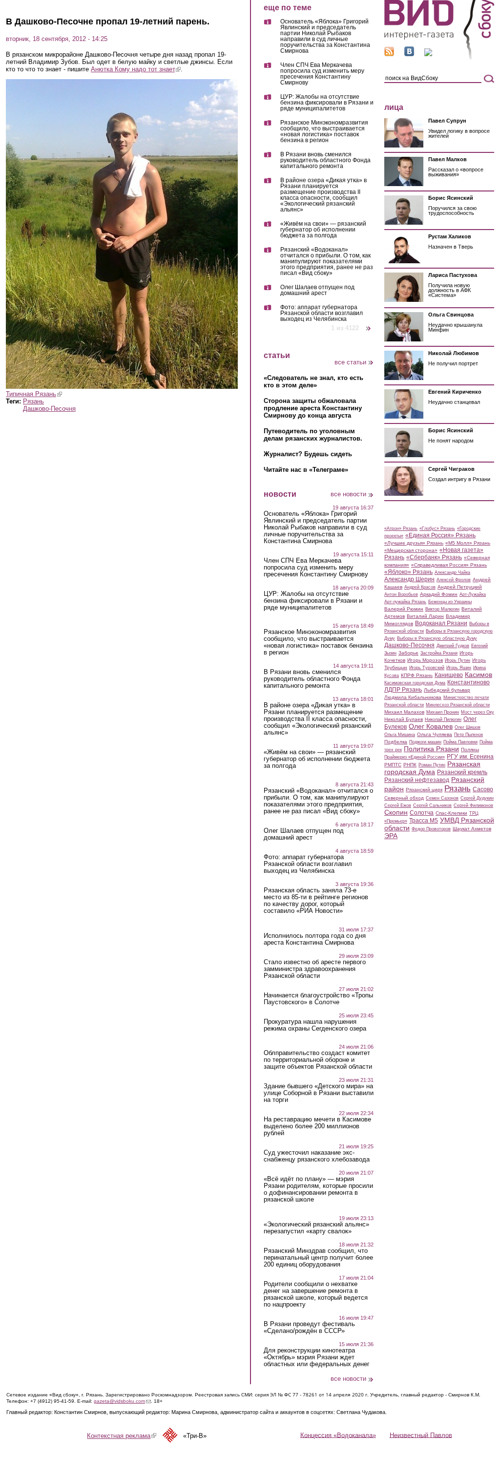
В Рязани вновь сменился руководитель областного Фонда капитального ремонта (325, 160)
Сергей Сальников (432, 805)
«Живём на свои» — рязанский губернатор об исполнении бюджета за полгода (323, 230)
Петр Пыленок (468, 734)
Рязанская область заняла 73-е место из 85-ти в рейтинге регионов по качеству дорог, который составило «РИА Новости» (316, 900)
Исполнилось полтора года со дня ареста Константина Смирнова (315, 939)
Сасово (483, 789)
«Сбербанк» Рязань (434, 557)
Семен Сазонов (442, 798)
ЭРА (390, 836)
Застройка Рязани (439, 653)
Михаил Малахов (404, 712)
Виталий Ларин (425, 616)
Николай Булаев (403, 719)
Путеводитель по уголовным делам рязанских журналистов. (313, 434)
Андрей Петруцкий (460, 587)
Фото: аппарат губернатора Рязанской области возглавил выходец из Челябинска (321, 313)
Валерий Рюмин (403, 609)
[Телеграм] (428, 54)
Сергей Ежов (397, 805)
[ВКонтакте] (409, 54)
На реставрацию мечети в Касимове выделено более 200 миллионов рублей (317, 1126)
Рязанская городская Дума (432, 768)
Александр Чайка (452, 572)
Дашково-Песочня (49, 408)
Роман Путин (431, 764)
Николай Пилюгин (443, 719)
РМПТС (392, 764)
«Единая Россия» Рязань (440, 535)
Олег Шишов (467, 727)
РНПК (410, 764)
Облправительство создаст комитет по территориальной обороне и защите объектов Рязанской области (318, 1060)
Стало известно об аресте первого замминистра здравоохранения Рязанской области (315, 969)
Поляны (470, 749)
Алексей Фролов (454, 579)
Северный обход (404, 798)
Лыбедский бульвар (447, 690)
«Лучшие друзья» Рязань (413, 543)
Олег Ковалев (431, 726)
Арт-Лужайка (472, 594)
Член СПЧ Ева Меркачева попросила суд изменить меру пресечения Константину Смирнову (322, 74)
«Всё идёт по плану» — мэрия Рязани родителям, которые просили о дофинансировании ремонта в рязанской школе (318, 1189)
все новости (348, 494)
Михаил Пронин (442, 712)
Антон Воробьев (401, 594)
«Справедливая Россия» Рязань (449, 565)
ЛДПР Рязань (403, 689)
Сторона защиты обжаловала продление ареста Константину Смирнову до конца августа (313, 408)
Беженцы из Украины (450, 601)
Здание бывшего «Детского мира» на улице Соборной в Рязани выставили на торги (319, 1093)
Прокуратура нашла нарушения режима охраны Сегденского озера (315, 1025)
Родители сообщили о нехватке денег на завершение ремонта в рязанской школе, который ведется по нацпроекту (316, 1294)
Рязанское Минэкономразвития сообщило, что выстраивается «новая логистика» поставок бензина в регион (324, 132)
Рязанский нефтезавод (416, 780)
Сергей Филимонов (473, 805)
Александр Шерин (409, 579)
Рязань (33, 401)
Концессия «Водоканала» (338, 1434)
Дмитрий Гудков (453, 645)
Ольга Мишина (399, 734)
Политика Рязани (431, 749)
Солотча (422, 812)
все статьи (350, 362)
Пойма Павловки (460, 741)
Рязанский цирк (424, 789)
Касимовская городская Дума (414, 682)
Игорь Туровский (426, 667)
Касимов (478, 674)
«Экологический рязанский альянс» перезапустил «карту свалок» (316, 1228)
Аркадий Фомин (439, 594)
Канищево (449, 675)
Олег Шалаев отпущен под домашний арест (317, 290)
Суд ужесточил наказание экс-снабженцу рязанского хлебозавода (317, 1156)
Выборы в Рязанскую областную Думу (437, 638)
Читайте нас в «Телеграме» (306, 469)
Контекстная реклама (121, 1435)
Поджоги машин (425, 741)
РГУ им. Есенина (470, 756)
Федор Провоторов (431, 828)
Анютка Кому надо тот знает (136, 69)
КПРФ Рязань (417, 675)
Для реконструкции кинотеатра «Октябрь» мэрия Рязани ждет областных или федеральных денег (317, 1357)
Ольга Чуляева (434, 734)
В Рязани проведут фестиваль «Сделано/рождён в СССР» (309, 1327)
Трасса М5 (423, 820)
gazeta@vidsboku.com (122, 1401)
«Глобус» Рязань (437, 528)
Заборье (408, 652)
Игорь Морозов (425, 660)
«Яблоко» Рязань (408, 572)
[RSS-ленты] (389, 54)
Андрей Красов (420, 587)
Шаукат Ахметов (472, 828)
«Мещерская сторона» (411, 550)
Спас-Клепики (451, 813)
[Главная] (439, 58)
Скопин (396, 812)
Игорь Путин (457, 660)
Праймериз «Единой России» (414, 757)
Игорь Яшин (458, 667)
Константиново (468, 682)
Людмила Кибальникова (412, 697)
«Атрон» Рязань (400, 528)
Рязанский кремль (462, 772)
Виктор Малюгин (442, 609)
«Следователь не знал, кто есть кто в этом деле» (313, 381)
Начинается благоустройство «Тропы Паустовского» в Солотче (318, 999)
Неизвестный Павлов (421, 1434)
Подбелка (395, 741)
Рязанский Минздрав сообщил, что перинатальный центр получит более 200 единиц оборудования (318, 1257)
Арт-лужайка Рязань (405, 601)
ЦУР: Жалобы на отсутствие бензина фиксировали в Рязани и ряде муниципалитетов (327, 103)
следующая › (369, 324)
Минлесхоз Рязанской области (458, 704)
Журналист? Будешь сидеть (308, 454)
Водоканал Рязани (441, 623)
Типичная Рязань (34, 394)
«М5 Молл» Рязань (467, 543)
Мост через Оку (477, 712)
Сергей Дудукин (477, 798)
